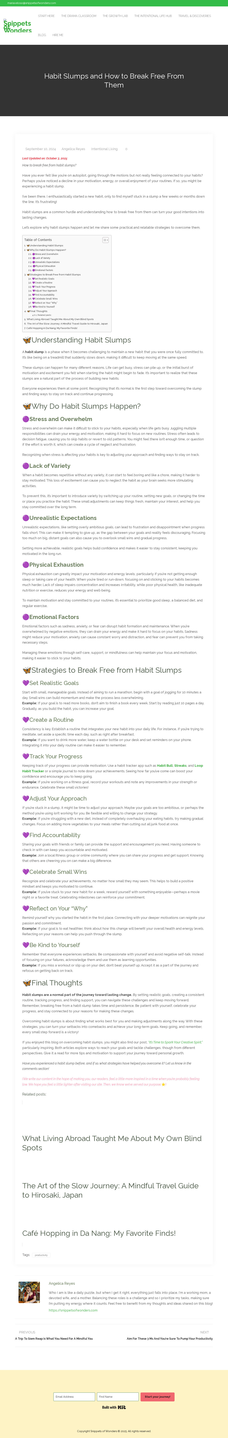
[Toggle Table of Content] (104, 240)
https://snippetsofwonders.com (73, 1310)
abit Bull (166, 765)
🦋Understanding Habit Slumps (45, 245)
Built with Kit (114, 1407)
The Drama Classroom (78, 16)
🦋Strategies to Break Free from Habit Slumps (54, 274)
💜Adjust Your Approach (44, 290)
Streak (179, 765)
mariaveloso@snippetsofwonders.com (31, 3)
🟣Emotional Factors (42, 270)
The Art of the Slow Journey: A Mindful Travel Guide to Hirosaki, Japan (67, 323)
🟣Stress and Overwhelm (45, 254)
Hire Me (58, 35)
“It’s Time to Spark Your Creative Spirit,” (175, 1042)
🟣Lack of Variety (41, 258)
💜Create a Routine (42, 282)
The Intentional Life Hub (153, 16)
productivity (41, 1255)
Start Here (46, 16)
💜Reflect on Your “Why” (44, 302)
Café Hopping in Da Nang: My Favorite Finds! (51, 328)
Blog (42, 35)
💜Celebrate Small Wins (44, 298)
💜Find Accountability (43, 294)
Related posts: (45, 315)
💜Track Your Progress (43, 286)
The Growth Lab (115, 16)
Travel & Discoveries (194, 16)
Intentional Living (104, 149)
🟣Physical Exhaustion (44, 266)
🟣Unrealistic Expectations (45, 262)
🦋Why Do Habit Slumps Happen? (46, 249)
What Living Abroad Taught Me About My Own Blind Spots (60, 319)
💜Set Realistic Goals (43, 278)
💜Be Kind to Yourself (43, 306)
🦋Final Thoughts (37, 311)
